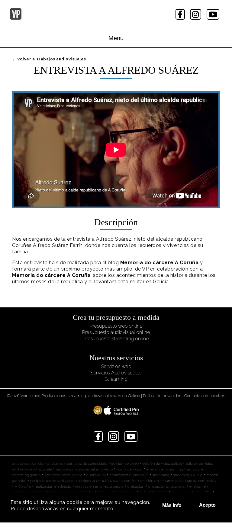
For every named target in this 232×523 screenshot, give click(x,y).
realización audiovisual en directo (84, 469)
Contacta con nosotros (204, 395)
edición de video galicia (162, 463)
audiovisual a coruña (118, 481)
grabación (135, 486)
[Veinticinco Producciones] (15, 18)
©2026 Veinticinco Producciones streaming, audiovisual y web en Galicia (73, 395)
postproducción (130, 469)
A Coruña (23, 486)
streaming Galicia (187, 475)
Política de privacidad (162, 395)
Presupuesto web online (116, 326)
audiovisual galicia (27, 463)
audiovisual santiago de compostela (77, 463)
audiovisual (96, 475)
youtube (214, 14)
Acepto (207, 505)
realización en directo (53, 486)
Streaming (116, 379)
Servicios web (116, 366)
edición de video (125, 463)
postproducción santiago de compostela (63, 481)
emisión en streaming (165, 469)
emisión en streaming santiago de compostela (179, 481)
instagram (196, 14)
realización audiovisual (129, 475)
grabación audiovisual (166, 486)
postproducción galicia (63, 475)
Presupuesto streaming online (116, 339)
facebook (181, 14)
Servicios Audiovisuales (116, 373)
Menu (116, 38)
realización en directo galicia (99, 486)
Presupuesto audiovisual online (116, 332)
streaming (161, 475)
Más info (172, 505)
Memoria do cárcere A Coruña (159, 262)
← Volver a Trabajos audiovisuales (49, 59)
